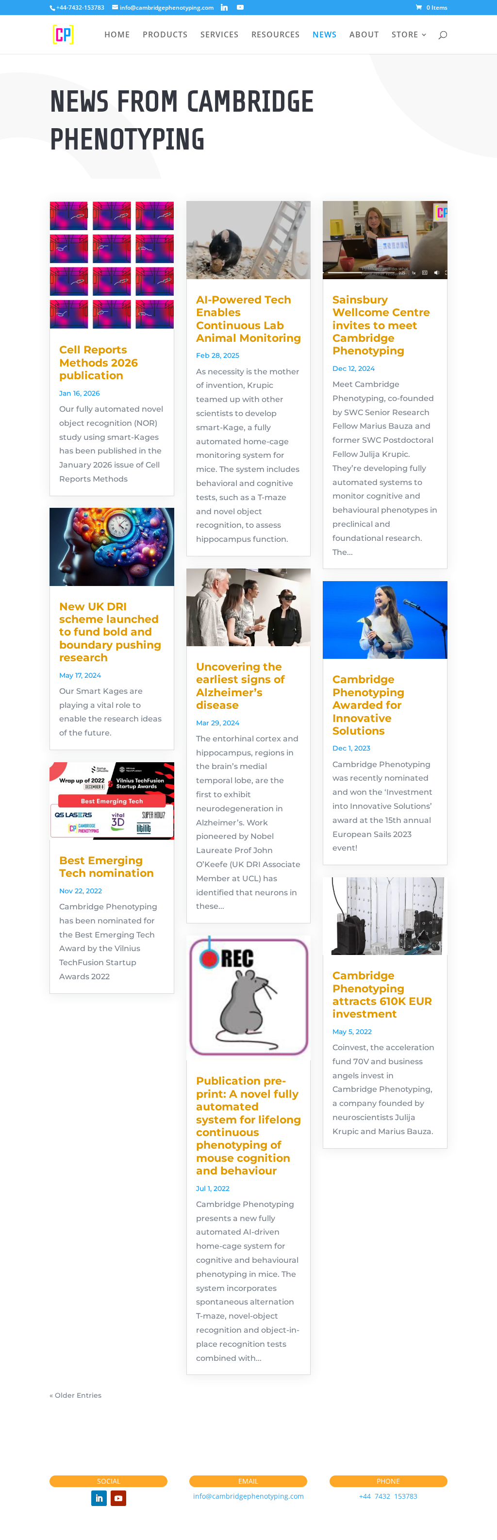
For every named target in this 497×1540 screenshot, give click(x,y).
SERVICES (219, 35)
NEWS (325, 35)
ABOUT (364, 35)
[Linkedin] (224, 7)
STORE (405, 35)
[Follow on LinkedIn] (99, 1498)
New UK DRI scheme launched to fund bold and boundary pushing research (110, 632)
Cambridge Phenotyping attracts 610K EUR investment (382, 995)
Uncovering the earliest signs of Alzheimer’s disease (240, 686)
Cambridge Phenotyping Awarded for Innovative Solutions (368, 705)
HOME (117, 35)
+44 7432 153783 (388, 1496)
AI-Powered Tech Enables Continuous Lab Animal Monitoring (248, 319)
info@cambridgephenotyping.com (248, 1496)
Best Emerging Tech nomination (106, 867)
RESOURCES (275, 35)
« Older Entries (75, 1395)
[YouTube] (240, 7)
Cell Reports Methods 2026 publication (98, 362)
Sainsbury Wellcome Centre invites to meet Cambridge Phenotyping (381, 325)
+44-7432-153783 (80, 7)
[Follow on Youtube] (118, 1498)
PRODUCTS (165, 35)
